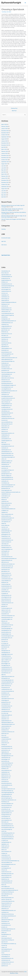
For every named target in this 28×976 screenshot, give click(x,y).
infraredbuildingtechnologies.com (8, 385)
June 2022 (3, 192)
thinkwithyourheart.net (6, 416)
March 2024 (4, 149)
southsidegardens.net (6, 868)
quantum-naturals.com (6, 899)
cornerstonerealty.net (6, 858)
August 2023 (4, 163)
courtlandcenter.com (6, 707)
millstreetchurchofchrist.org (7, 914)
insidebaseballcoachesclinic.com (8, 910)
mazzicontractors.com (6, 871)
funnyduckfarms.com (6, 925)
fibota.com (3, 884)
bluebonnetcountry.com (6, 333)
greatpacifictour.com (6, 702)
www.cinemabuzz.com (6, 851)
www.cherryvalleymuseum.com (8, 372)
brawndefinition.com (5, 576)
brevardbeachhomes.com (7, 396)
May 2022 (3, 194)
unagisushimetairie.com (6, 326)
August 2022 (4, 188)
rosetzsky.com (4, 604)
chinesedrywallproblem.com (7, 682)
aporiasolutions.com (5, 750)
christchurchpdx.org (5, 584)
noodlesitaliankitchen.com (7, 322)
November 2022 (4, 182)
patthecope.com (5, 733)
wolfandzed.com (5, 847)
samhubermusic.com (6, 963)
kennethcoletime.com (6, 632)
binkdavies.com (4, 582)
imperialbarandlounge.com (7, 412)
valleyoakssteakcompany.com (8, 724)
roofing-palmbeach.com (6, 403)
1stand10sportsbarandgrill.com (8, 457)
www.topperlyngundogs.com (7, 792)
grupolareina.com (5, 370)
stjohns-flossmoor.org (6, 685)
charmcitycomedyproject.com (8, 615)
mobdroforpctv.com (5, 536)
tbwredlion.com (4, 895)
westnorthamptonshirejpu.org (7, 361)
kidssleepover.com (5, 304)
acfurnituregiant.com (6, 289)
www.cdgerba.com (5, 886)
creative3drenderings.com (7, 763)
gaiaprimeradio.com (5, 645)
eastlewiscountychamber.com (8, 564)
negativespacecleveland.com (7, 676)
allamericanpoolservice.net (7, 486)
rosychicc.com (4, 527)
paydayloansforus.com (6, 307)
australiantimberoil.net (6, 381)
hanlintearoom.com (5, 923)
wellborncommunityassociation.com (9, 357)
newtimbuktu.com (5, 296)
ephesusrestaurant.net (6, 875)
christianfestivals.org (6, 656)
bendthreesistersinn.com (6, 683)
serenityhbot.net (5, 781)
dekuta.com (4, 849)
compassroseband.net (6, 739)
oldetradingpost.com (5, 376)
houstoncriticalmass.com (6, 556)
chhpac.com (4, 947)
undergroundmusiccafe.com (7, 962)
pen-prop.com (4, 787)
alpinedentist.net (5, 346)
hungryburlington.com (6, 634)
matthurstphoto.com (5, 906)
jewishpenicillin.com (5, 488)
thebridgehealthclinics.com (7, 755)
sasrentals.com (4, 468)
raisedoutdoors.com (5, 414)
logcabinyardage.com (6, 766)
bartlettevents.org (5, 366)
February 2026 (4, 126)
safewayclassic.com (5, 311)
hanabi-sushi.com (5, 845)
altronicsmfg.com (5, 298)
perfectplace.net (5, 506)
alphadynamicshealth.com (7, 919)
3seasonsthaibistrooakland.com (8, 508)
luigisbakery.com (5, 844)
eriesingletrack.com (5, 444)
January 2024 (4, 153)
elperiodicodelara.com (6, 274)
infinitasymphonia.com (6, 595)
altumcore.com (4, 740)
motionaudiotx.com (5, 950)
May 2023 (3, 170)
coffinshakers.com (5, 623)
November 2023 (5, 157)
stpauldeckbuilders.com (6, 812)
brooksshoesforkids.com (6, 746)
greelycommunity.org (6, 600)
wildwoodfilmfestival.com (6, 359)
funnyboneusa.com (5, 687)
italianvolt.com (4, 431)
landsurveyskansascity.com (7, 810)
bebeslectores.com (5, 379)
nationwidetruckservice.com (7, 698)
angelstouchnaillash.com (6, 460)
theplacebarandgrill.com (6, 715)
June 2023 (3, 167)
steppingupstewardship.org (7, 838)
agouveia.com (4, 941)
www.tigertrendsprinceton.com (8, 788)
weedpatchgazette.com (6, 440)
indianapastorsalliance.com (7, 722)
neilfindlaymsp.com (5, 709)
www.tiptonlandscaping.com (7, 836)
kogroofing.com (4, 344)
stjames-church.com (5, 610)
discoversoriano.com (6, 545)
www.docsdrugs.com (6, 818)
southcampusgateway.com (7, 353)
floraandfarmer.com (5, 392)
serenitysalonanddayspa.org (7, 285)
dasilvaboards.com (5, 569)
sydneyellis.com (4, 481)
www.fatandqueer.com (6, 807)
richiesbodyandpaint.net (6, 276)
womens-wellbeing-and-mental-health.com (10, 492)
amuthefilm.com (4, 589)
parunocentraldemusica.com (7, 888)
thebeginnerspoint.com (6, 547)
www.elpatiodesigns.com (6, 880)
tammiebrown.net (5, 647)
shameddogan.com (5, 759)
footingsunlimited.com (6, 814)
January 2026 (4, 128)
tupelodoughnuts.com (6, 449)
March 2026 (4, 124)
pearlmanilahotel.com (6, 337)
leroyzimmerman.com (6, 930)
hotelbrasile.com (5, 363)
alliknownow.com (5, 562)
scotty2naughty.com (6, 611)
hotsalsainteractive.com (6, 283)
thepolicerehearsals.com (6, 560)
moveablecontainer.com (6, 368)
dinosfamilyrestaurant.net (7, 383)
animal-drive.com (5, 742)
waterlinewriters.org (5, 757)
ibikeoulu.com (4, 621)
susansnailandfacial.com (6, 785)
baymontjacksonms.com (6, 670)
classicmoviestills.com (6, 541)
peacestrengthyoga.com (6, 798)
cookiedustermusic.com (6, 689)
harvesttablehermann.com (7, 387)
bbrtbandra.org (4, 331)
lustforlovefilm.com (5, 591)
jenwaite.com (4, 927)
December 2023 (5, 155)
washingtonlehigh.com (6, 842)
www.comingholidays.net (6, 549)
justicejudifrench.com (6, 626)
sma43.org (3, 831)
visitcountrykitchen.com (6, 658)
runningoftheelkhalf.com (6, 794)
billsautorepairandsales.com (7, 897)
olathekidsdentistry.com (6, 451)
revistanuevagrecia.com (6, 608)
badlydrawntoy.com (5, 774)
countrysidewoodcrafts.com (7, 313)
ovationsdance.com (5, 495)
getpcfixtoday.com (5, 330)
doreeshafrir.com (5, 613)
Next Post (14, 110)
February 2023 (4, 176)
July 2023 (3, 165)
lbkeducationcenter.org (6, 503)
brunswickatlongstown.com (7, 635)
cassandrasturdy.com (6, 538)
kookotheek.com (5, 350)
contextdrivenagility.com (6, 619)
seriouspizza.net (4, 737)
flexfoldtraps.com (5, 801)
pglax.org (3, 674)
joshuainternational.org (6, 783)
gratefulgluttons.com (6, 534)
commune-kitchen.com (6, 588)
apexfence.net (4, 965)
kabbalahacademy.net (6, 462)
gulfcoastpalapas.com (6, 753)
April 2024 (3, 147)
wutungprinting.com (5, 665)
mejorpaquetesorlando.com (7, 455)
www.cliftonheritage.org (6, 829)
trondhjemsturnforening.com (7, 892)
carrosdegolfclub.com (6, 388)
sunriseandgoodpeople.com (7, 680)
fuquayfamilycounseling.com (7, 939)
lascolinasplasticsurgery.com (7, 827)
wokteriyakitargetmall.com (7, 477)
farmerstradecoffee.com (6, 764)
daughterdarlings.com (6, 280)
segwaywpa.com (5, 752)
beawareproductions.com (7, 617)
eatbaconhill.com (5, 300)
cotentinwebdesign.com (6, 374)
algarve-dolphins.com (6, 659)
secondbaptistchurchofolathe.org (8, 943)
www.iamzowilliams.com (6, 862)
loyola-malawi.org (5, 525)
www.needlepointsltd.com (7, 823)
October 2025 (4, 134)
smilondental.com (5, 464)
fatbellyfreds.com (5, 879)
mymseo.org (4, 945)
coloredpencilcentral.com (7, 409)
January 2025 (4, 141)
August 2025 (4, 138)
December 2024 (5, 143)
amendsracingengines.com (7, 803)
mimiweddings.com (5, 956)
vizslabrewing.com (5, 435)
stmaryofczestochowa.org (7, 624)
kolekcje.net (4, 499)
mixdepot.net (4, 853)
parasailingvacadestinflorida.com (8, 915)
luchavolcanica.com (5, 694)
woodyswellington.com (6, 877)
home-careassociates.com (7, 514)
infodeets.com (4, 282)
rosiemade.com (4, 447)
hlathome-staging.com (6, 475)
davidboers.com (4, 768)
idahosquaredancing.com (6, 423)
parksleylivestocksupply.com (7, 517)
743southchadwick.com (6, 400)
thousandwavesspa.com (6, 705)
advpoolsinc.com (5, 718)
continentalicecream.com (7, 578)
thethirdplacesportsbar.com (7, 873)
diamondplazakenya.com (6, 893)
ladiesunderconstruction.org (7, 377)
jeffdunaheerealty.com (6, 796)
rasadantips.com (5, 295)
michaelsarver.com (5, 471)
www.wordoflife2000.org (6, 422)
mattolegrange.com (5, 652)
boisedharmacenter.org (6, 519)
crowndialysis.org (5, 482)
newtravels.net (4, 306)
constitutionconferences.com (7, 731)
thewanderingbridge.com (6, 628)
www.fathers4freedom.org (7, 790)
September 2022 (5, 186)
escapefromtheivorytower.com (8, 398)
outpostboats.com (5, 529)
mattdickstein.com (5, 772)
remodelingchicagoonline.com (7, 833)
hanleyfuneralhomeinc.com (7, 453)
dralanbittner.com (5, 436)
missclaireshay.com (5, 271)
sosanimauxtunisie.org (6, 342)
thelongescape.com (5, 650)
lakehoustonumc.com (6, 775)
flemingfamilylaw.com (6, 934)
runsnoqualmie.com (5, 816)
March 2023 (4, 174)
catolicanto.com (4, 501)
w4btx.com (3, 458)
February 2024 (4, 151)
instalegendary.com (5, 318)
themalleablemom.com (6, 630)
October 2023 (4, 159)
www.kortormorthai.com (6, 805)
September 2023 (5, 161)
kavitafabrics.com (5, 693)
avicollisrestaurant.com (6, 711)
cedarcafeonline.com (6, 287)
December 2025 (4, 130)
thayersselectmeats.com (6, 748)
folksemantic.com (5, 427)
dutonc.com (4, 648)
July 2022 (3, 190)
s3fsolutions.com (5, 394)
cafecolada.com (4, 543)
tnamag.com (4, 744)
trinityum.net (4, 869)
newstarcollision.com (6, 466)
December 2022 (4, 180)
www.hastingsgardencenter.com (8, 864)
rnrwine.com (4, 936)
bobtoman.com (4, 341)
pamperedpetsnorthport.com (7, 446)
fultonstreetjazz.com (5, 365)
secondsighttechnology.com (7, 470)
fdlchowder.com (4, 822)
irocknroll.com (4, 420)
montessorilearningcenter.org (7, 901)
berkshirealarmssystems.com (7, 433)
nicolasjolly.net (4, 593)
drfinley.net (3, 932)
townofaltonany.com (5, 672)
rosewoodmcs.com (5, 855)
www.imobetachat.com (6, 770)
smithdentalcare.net (5, 960)
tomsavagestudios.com (6, 490)
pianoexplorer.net (5, 866)
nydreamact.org (4, 324)
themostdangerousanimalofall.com (9, 558)
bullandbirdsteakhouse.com (7, 825)
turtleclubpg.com (5, 700)
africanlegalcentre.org (6, 597)
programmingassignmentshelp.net (8, 302)
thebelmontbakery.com (6, 309)
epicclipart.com (4, 335)
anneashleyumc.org (5, 809)
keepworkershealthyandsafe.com (8, 320)
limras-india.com (5, 272)
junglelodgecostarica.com (7, 654)
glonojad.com (4, 606)
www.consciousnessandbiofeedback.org (10, 860)
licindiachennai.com (5, 278)
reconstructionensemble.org (7, 691)
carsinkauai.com (5, 912)
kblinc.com (3, 442)
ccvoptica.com (4, 840)
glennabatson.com (5, 571)
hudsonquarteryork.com (6, 882)
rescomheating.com (5, 954)
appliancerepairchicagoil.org (7, 315)
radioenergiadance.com (6, 348)
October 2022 (4, 184)
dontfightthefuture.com (6, 405)
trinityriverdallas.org (5, 505)
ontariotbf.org (4, 317)
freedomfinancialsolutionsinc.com (8, 799)
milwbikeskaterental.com (6, 669)
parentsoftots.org (5, 761)
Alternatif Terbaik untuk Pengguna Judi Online (11, 219)
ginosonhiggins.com (5, 663)
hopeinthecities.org (5, 532)
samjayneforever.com (6, 904)
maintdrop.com (4, 339)
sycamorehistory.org (5, 857)
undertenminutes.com (6, 291)
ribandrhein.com (4, 497)
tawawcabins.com (5, 425)
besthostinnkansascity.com (7, 958)
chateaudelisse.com (5, 355)
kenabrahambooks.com (6, 586)
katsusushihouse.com (6, 599)
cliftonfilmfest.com (5, 411)
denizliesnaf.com (5, 729)
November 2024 (5, 145)
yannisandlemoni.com (6, 438)
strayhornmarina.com (6, 573)
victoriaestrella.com (5, 704)
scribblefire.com (4, 510)
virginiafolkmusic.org (5, 493)
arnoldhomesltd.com (5, 407)
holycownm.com (5, 696)
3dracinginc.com (5, 554)
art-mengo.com (4, 643)
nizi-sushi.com (4, 641)
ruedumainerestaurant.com (7, 602)
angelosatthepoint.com (6, 720)
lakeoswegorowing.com (6, 938)
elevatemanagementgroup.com (8, 928)
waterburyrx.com (5, 717)
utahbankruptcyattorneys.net (7, 418)
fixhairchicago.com (5, 728)
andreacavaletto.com (6, 516)
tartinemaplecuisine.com (6, 637)
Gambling (4, 11)
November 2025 (4, 132)
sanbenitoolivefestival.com (7, 540)
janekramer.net (4, 639)
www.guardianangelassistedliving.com (9, 890)
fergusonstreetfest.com (6, 903)
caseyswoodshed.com (6, 726)
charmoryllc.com (5, 552)
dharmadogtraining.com (6, 949)
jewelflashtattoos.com (6, 328)
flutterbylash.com (5, 921)
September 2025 (5, 136)
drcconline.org (4, 713)
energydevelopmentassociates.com (9, 390)
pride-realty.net (4, 917)
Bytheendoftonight (11, 2)
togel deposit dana (5, 255)
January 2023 (4, 178)
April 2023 (3, 172)
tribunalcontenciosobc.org (7, 565)
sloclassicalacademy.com (7, 567)
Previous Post (14, 108)
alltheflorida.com (5, 908)
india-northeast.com (5, 401)
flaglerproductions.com (6, 575)
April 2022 (3, 196)
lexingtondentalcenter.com (7, 479)
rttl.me (2, 952)
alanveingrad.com (5, 661)
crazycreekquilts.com (6, 580)
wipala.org (3, 523)
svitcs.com (3, 735)
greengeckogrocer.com (6, 473)
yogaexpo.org (4, 512)
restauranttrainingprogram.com (8, 484)
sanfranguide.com (5, 551)
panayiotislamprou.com (6, 352)
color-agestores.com (5, 521)
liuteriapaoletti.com (5, 678)
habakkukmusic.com (5, 777)
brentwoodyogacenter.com (7, 834)
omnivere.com (4, 293)
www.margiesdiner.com (6, 820)
